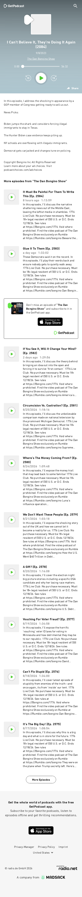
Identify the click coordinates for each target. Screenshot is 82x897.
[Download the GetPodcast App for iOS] (50, 322)
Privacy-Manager (24, 847)
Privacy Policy (46, 847)
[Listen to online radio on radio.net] (67, 867)
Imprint (63, 847)
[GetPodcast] (14, 5)
